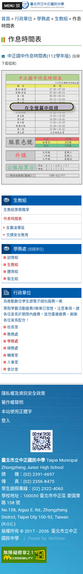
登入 (5, 420)
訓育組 (12, 257)
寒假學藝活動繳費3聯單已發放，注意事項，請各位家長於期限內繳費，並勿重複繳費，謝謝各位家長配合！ (41, 314)
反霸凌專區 (15, 228)
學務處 (12, 341)
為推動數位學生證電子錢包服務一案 (32, 301)
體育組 (12, 271)
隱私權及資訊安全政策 (23, 393)
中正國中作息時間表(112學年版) (39, 56)
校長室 (12, 327)
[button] (12, 5)
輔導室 (12, 355)
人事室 (12, 362)
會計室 (12, 369)
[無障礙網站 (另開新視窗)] (41, 555)
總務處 (12, 348)
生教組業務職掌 (16, 210)
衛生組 (12, 279)
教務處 (12, 334)
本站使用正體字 (16, 411)
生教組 (12, 265)
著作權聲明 (12, 402)
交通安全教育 (17, 235)
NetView (57, 538)
